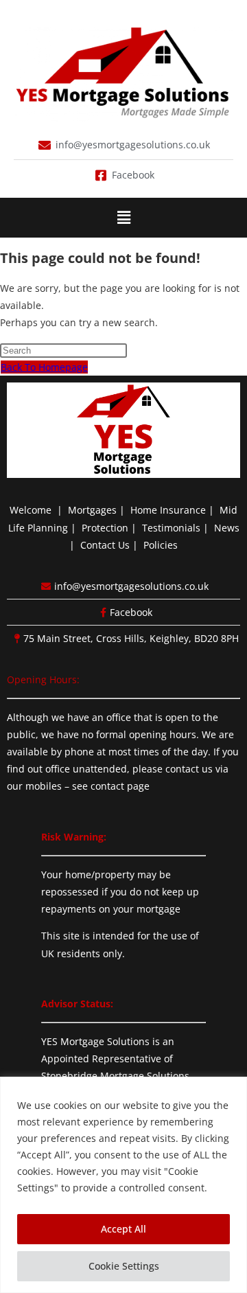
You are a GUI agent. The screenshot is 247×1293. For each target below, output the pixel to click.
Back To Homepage (44, 367)
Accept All (123, 1228)
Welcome (30, 509)
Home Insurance (168, 509)
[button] (123, 218)
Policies (160, 544)
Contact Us (105, 544)
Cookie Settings (124, 1265)
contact (107, 785)
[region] (123, 1185)
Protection (105, 527)
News (226, 527)
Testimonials (171, 527)
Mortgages (92, 509)
